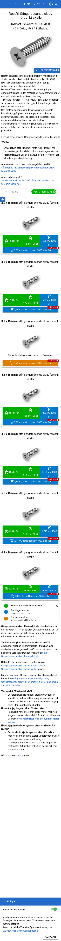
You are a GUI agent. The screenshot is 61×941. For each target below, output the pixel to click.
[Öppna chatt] (51, 4)
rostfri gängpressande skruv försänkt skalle (30, 205)
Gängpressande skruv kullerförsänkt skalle (23, 665)
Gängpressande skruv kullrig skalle (18, 669)
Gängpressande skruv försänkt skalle (28, 4)
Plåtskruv (18, 4)
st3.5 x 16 (42, 4)
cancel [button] (54, 192)
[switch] (53, 909)
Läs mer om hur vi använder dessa (20, 930)
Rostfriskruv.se (10, 4)
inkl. (20, 755)
